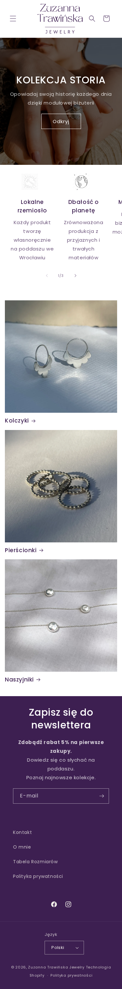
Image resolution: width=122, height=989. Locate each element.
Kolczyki (17, 420)
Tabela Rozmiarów (35, 861)
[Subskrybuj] (101, 796)
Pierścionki (21, 550)
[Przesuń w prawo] (75, 275)
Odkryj (61, 121)
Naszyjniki (19, 679)
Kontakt (22, 832)
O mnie (22, 847)
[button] (13, 18)
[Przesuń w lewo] (47, 275)
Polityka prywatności (38, 876)
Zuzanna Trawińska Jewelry (56, 967)
